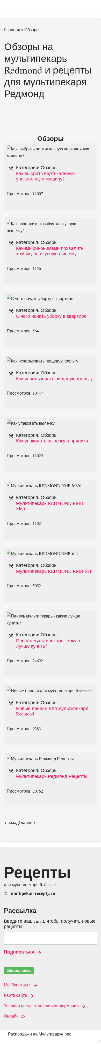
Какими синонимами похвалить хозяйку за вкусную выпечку (49, 251)
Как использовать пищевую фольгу (54, 378)
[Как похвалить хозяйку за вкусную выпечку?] (50, 223)
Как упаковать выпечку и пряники (52, 441)
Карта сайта (16, 995)
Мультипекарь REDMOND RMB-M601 (50, 506)
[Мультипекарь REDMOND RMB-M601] (44, 485)
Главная (12, 29)
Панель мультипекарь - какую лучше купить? (48, 643)
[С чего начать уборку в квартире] (40, 298)
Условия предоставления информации (42, 1005)
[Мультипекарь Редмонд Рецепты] (40, 758)
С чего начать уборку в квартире (51, 316)
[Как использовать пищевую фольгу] (42, 361)
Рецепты (37, 872)
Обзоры (49, 167)
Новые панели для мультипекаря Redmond (52, 711)
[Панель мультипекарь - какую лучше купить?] (50, 616)
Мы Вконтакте (18, 984)
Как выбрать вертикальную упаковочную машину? (45, 176)
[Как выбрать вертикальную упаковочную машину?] (50, 148)
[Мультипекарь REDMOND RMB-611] (42, 553)
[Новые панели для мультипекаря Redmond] (49, 690)
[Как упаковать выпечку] (31, 423)
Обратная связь (19, 970)
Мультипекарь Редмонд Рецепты (51, 776)
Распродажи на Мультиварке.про (39, 1034)
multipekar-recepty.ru (33, 893)
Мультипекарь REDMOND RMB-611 (54, 571)
